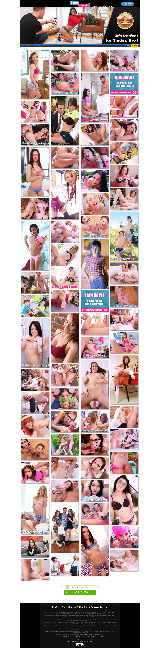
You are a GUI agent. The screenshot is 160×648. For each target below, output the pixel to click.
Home (25, 46)
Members (127, 46)
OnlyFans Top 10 (95, 636)
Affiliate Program (66, 636)
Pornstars (37, 46)
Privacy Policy (86, 636)
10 (90, 587)
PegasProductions (72, 641)
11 (92, 587)
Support (59, 636)
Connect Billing (75, 639)
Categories (45, 46)
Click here (85, 634)
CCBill (81, 639)
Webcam (53, 46)
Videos (30, 46)
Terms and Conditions (77, 636)
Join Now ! (102, 636)
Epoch (69, 639)
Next (96, 587)
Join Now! (134, 45)
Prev (64, 587)
